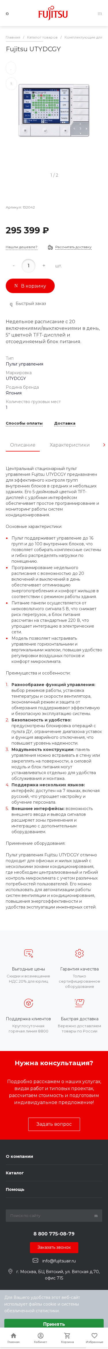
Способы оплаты (24, 423)
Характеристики (70, 445)
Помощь (15, 1189)
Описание (22, 445)
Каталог (15, 1173)
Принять (54, 1324)
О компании (19, 1156)
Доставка (64, 423)
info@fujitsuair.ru (59, 1260)
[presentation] (104, 445)
